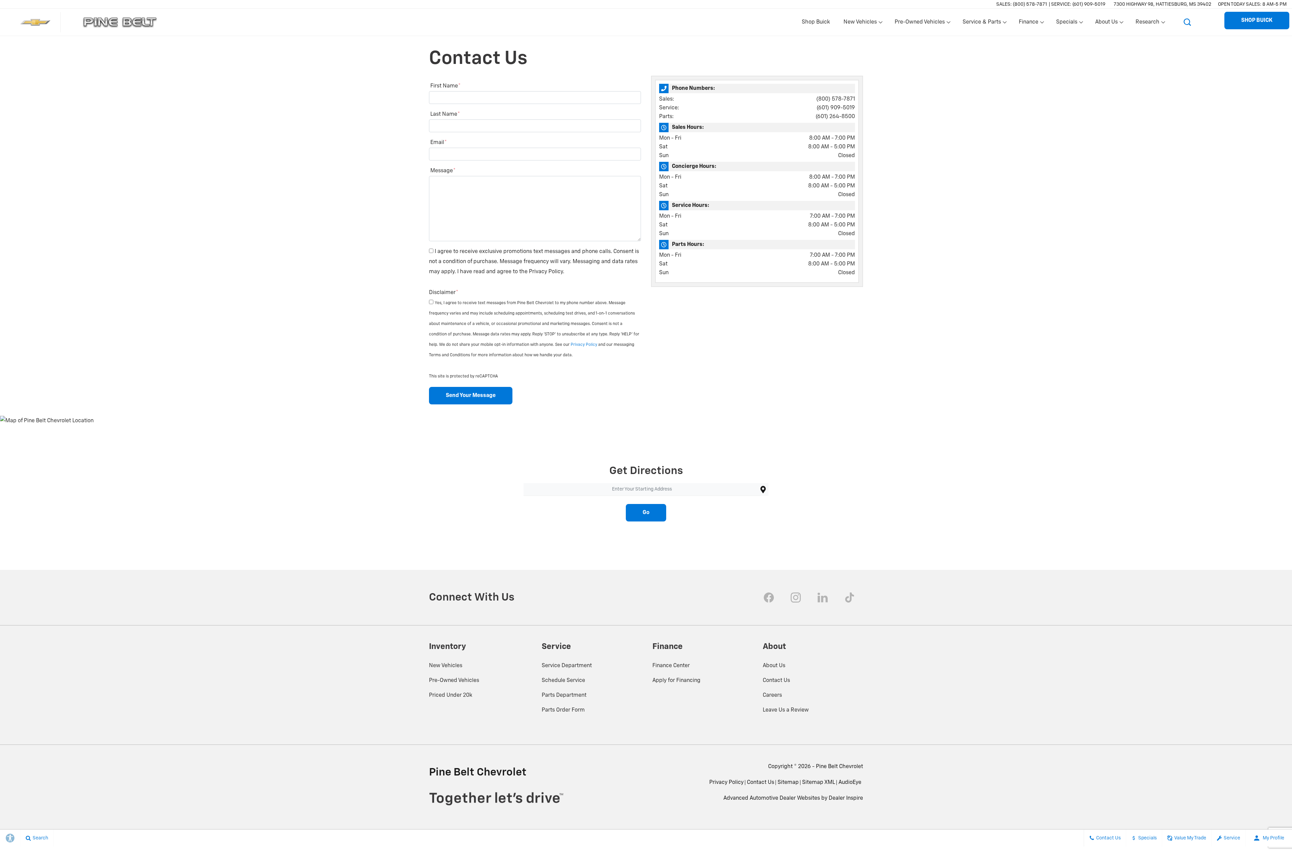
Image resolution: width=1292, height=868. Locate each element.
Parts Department (564, 695)
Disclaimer (443, 292)
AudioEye (849, 782)
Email (438, 142)
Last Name (445, 114)
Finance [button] (1028, 24)
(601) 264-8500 (835, 116)
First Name (445, 86)
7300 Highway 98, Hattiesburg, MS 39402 (1162, 4)
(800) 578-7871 (835, 99)
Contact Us (776, 680)
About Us (774, 665)
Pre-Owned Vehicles (454, 680)
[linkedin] (822, 597)
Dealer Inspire (846, 798)
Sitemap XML (818, 782)
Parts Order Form (563, 710)
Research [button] (1147, 24)
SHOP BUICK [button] (1256, 20)
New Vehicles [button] (860, 24)
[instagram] (795, 597)
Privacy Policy (584, 345)
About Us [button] (1106, 24)
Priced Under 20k (450, 695)
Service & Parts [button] (981, 24)
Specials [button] (1066, 24)
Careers (772, 695)
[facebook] (768, 597)
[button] (1187, 22)
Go (646, 512)
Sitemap (788, 782)
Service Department (567, 665)
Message (443, 171)
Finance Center (671, 665)
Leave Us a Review (786, 710)
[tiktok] (849, 597)
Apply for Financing (676, 680)
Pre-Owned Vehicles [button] (919, 24)
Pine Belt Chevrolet (839, 766)
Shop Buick (816, 22)
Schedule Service (563, 680)
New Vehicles (445, 665)
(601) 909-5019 (836, 108)
